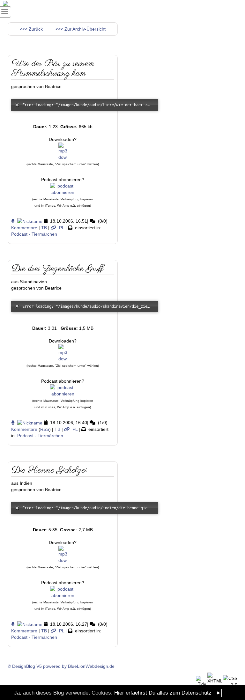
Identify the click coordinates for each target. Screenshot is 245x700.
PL (61, 227)
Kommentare (24, 227)
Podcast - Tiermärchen (34, 234)
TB (44, 227)
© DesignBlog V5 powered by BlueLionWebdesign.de (61, 666)
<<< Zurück (31, 29)
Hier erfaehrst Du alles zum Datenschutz (163, 693)
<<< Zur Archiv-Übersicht (81, 29)
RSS (44, 429)
